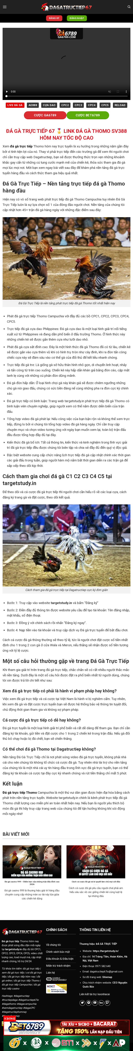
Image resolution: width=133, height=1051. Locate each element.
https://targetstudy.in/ (106, 951)
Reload (120, 105)
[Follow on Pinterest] (89, 1003)
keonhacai (104, 994)
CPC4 (91, 105)
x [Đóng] (9, 1018)
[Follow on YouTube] (95, 1003)
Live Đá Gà (15, 105)
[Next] (125, 877)
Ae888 (33, 105)
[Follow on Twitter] (82, 1003)
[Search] (129, 6)
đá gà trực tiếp (21, 146)
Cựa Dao (49, 105)
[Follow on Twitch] (107, 1003)
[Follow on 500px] (101, 1003)
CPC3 (78, 105)
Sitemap (107, 977)
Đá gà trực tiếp (10, 941)
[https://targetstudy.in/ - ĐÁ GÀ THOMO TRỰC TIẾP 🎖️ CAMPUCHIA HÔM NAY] (66, 7)
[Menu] (5, 7)
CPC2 (65, 105)
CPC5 (105, 105)
